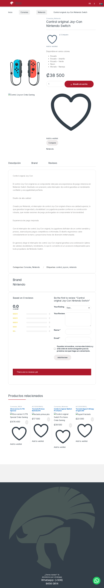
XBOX (20, 406)
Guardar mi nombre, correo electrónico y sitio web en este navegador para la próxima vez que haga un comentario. (75, 348)
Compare (64, 35)
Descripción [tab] (14, 163)
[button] (96, 580)
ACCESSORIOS (37, 406)
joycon (65, 267)
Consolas (24, 12)
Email (57, 338)
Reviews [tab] (52, 163)
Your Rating (59, 307)
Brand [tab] (34, 163)
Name (57, 330)
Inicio (10, 12)
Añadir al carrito (80, 84)
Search (90, 3)
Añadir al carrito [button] (25, 422)
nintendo (73, 267)
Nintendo (41, 12)
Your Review (59, 313)
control (59, 267)
